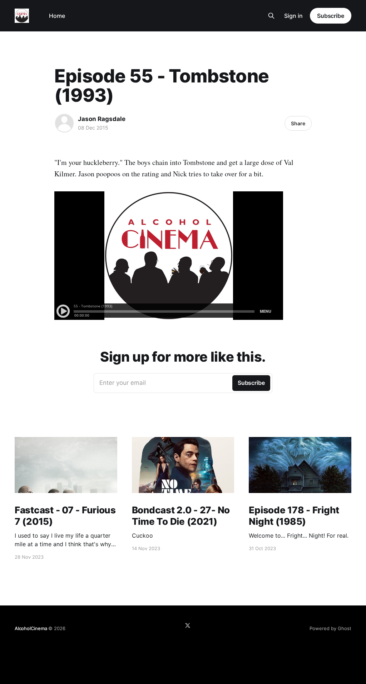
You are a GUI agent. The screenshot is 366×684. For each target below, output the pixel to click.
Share (298, 123)
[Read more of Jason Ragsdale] (64, 123)
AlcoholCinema (31, 628)
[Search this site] (271, 15)
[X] (188, 625)
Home (57, 15)
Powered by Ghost (330, 628)
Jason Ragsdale (101, 118)
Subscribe (330, 15)
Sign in (293, 15)
